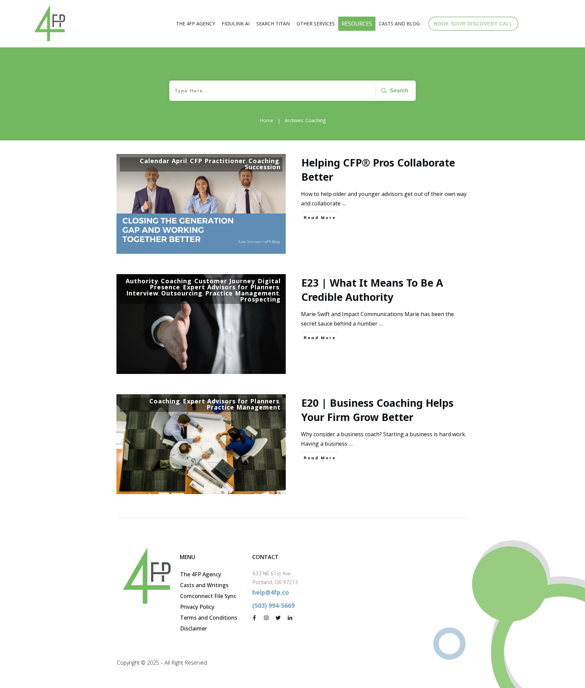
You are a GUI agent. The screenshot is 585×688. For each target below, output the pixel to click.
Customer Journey (224, 281)
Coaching (263, 161)
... (344, 203)
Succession (263, 167)
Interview (142, 293)
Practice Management (242, 293)
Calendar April (163, 161)
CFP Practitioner (218, 161)
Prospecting (260, 299)
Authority (142, 281)
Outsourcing (181, 293)
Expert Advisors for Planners (231, 287)
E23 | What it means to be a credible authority (372, 290)
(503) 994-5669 (273, 605)
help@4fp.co (270, 592)
